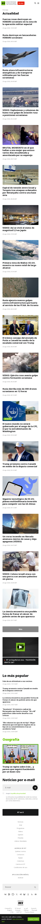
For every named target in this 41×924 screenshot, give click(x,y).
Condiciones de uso (20, 867)
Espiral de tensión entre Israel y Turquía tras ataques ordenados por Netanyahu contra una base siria (20, 191)
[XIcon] (16, 894)
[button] (20, 647)
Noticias (20, 822)
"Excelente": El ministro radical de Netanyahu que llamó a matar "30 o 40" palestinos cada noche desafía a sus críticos (19, 712)
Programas (20, 828)
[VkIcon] (5, 894)
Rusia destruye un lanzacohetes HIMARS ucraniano (19, 36)
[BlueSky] (24, 894)
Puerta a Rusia (29, 912)
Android (20, 878)
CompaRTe (8, 908)
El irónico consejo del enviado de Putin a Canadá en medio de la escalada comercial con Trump (20, 340)
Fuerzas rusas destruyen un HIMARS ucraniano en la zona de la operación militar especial (20, 22)
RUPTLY (19, 912)
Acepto (16, 793)
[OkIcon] (28, 894)
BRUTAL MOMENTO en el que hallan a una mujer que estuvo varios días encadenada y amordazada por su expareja (18, 151)
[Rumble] (9, 894)
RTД (12, 912)
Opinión (20, 835)
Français (17, 910)
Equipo (20, 858)
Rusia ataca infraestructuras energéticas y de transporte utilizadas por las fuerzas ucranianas (18, 74)
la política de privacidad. (18, 793)
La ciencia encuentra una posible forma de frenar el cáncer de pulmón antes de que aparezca (20, 614)
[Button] (35, 3)
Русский (34, 910)
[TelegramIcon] (20, 894)
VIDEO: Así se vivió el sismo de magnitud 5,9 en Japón (18, 229)
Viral (20, 825)
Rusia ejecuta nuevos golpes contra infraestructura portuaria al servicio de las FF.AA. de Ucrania (20, 303)
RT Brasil (18, 908)
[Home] (3, 3)
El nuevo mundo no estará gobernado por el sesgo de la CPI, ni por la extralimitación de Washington (20, 427)
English (9, 910)
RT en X (20, 812)
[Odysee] (13, 894)
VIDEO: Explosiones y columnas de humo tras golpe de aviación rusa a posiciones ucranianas (20, 113)
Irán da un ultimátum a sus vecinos (17, 681)
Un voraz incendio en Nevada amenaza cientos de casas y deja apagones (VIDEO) (19, 539)
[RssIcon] (32, 894)
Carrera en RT (20, 864)
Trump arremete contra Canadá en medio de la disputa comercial (20, 465)
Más (20, 629)
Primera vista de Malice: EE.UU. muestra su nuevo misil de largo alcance (19, 265)
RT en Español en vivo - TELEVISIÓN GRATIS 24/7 (19, 661)
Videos (20, 831)
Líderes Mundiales (20, 841)
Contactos (20, 854)
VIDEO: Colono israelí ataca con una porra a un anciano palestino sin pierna (20, 577)
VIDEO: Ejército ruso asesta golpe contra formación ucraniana (20, 376)
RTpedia (20, 838)
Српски (26, 910)
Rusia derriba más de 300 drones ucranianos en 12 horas (20, 390)
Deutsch (33, 908)
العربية (26, 908)
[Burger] (38, 3)
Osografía (11, 740)
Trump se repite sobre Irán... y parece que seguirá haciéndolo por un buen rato (19, 769)
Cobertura (20, 861)
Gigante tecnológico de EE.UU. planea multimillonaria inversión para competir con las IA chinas (20, 502)
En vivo (21, 3)
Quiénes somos (20, 851)
